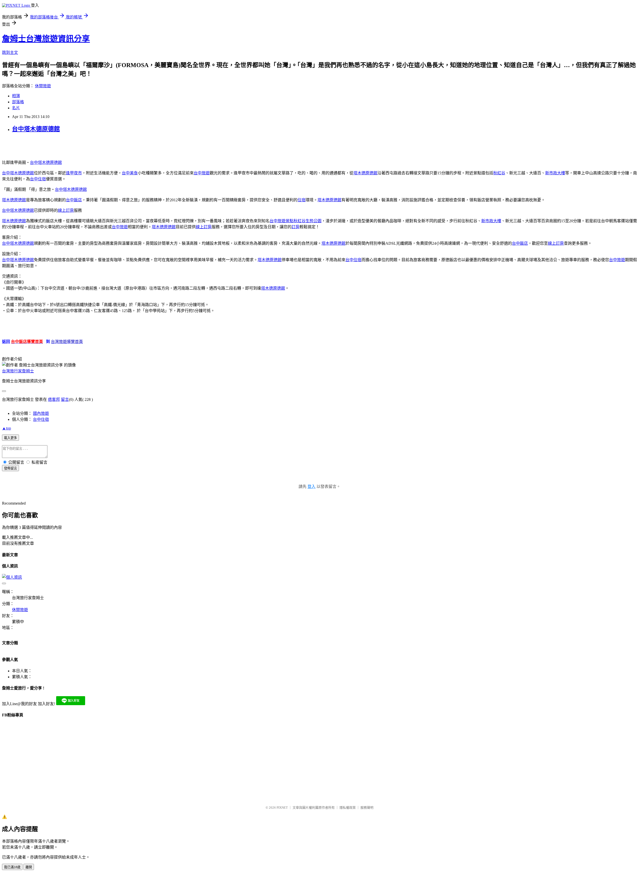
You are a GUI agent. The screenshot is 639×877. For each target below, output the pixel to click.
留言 (65, 399)
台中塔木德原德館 (36, 129)
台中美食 (130, 173)
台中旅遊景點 (282, 221)
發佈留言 (10, 468)
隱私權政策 (347, 807)
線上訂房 (66, 210)
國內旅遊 (41, 413)
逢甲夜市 (74, 173)
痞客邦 (54, 399)
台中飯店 (74, 200)
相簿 (16, 96)
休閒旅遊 (43, 86)
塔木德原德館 (365, 173)
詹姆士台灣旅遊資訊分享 (46, 38)
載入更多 (10, 438)
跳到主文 (10, 52)
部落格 (18, 102)
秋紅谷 (499, 173)
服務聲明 (366, 807)
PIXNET (282, 807)
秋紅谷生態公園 (307, 221)
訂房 (296, 227)
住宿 (302, 200)
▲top (6, 428)
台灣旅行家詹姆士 (18, 371)
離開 (28, 867)
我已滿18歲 (12, 867)
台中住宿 (38, 179)
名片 (16, 108)
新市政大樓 (555, 173)
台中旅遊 (202, 173)
